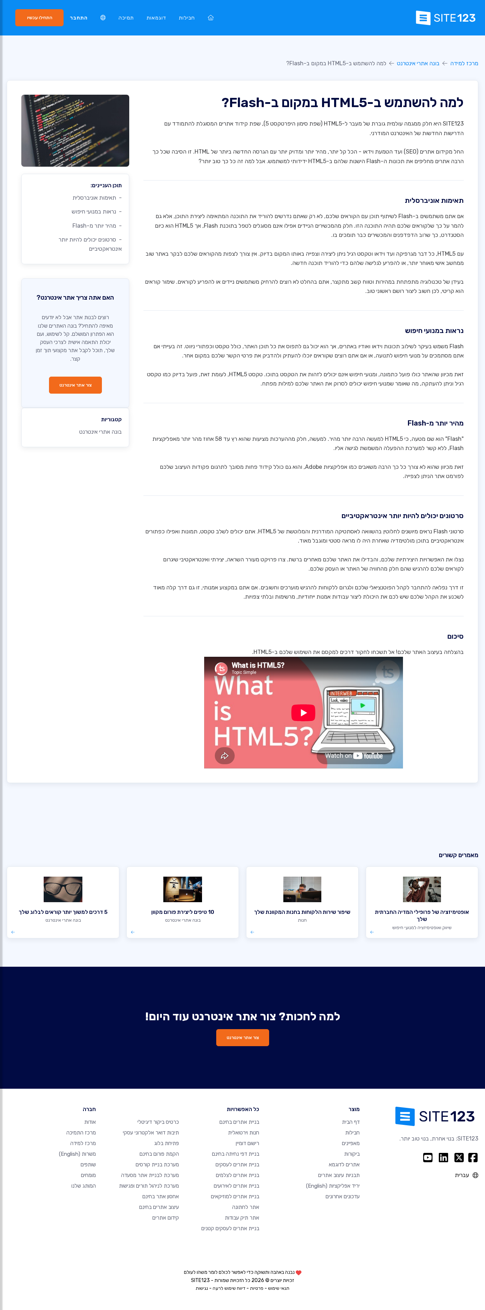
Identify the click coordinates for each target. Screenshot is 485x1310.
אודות (90, 1122)
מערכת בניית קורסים (157, 1164)
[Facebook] (473, 1157)
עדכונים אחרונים (343, 1196)
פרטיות (256, 1288)
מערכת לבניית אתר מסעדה (150, 1175)
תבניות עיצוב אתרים (339, 1175)
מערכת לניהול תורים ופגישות (149, 1186)
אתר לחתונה (245, 1207)
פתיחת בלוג (166, 1143)
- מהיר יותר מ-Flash (97, 225)
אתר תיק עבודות (242, 1218)
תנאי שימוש (278, 1288)
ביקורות (352, 1154)
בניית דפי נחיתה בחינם (235, 1154)
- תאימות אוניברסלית (97, 197)
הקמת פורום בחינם (159, 1154)
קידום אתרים (165, 1218)
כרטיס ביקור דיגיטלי (158, 1122)
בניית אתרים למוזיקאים (235, 1196)
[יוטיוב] (428, 1157)
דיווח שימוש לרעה (229, 1288)
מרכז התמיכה (81, 1132)
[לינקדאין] (443, 1157)
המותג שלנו (83, 1186)
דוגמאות (156, 18)
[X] (459, 1157)
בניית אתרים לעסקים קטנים (230, 1228)
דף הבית (351, 1122)
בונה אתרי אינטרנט (418, 63)
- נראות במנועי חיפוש (97, 211)
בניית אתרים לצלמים (237, 1175)
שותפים (88, 1164)
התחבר (79, 18)
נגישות (202, 1288)
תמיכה (126, 18)
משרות (77, 1154)
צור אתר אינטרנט (75, 385)
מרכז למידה (464, 63)
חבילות (187, 18)
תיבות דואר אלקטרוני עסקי (151, 1132)
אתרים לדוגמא (344, 1164)
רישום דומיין (247, 1143)
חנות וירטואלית (243, 1132)
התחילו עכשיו (39, 17)
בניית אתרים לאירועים (236, 1186)
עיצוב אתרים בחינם (159, 1207)
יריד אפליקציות (333, 1186)
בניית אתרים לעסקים (237, 1164)
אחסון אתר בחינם (160, 1196)
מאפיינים (351, 1143)
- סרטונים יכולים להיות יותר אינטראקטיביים (90, 244)
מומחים (88, 1175)
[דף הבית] (210, 17)
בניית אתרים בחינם (239, 1122)
